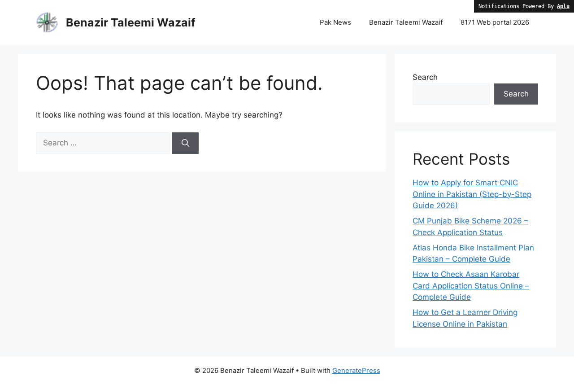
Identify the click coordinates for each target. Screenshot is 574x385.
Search (425, 77)
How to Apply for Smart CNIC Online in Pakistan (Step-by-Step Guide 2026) (472, 194)
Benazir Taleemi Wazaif (131, 22)
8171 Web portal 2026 (495, 22)
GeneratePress (356, 370)
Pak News (335, 22)
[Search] (185, 143)
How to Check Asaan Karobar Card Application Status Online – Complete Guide (471, 286)
